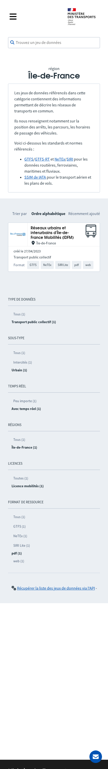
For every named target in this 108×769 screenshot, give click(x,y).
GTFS (28, 159)
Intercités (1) (22, 362)
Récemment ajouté (84, 213)
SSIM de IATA (35, 177)
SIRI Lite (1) (21, 545)
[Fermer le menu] (34, 17)
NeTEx (60, 159)
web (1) (18, 561)
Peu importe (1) (24, 401)
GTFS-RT (42, 159)
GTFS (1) (19, 526)
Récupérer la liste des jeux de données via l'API (56, 588)
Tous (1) (19, 314)
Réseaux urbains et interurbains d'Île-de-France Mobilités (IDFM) (52, 233)
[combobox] (54, 42)
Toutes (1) (20, 478)
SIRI (70, 159)
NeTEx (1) (20, 536)
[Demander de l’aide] (95, 756)
